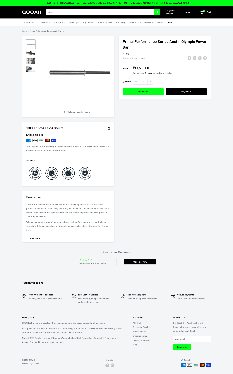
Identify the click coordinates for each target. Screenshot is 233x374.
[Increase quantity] (150, 81)
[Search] (157, 12)
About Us (137, 322)
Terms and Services (142, 327)
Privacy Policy (139, 331)
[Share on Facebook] (189, 58)
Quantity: (127, 81)
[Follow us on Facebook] (107, 365)
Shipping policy (140, 335)
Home (24, 31)
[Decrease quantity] (136, 81)
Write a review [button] (140, 261)
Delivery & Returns (141, 340)
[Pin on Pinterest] (194, 58)
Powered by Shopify (30, 363)
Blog (135, 344)
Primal (126, 54)
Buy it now (186, 91)
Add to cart (143, 91)
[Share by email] (205, 58)
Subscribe (182, 347)
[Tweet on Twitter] (200, 58)
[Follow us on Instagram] (112, 365)
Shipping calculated (153, 73)
